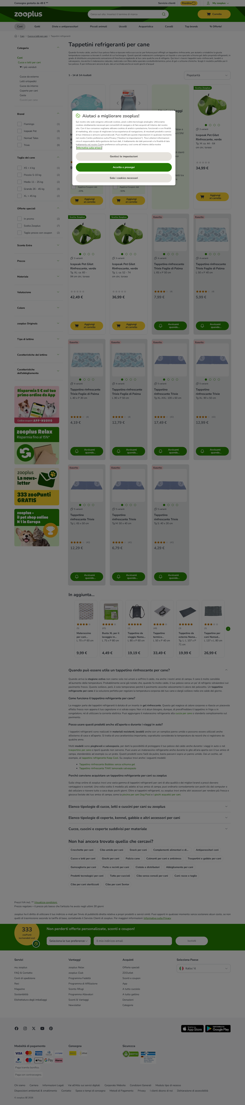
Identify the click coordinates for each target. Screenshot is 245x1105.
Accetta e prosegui (124, 167)
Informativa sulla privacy (89, 147)
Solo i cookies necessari (124, 178)
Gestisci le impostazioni (124, 156)
